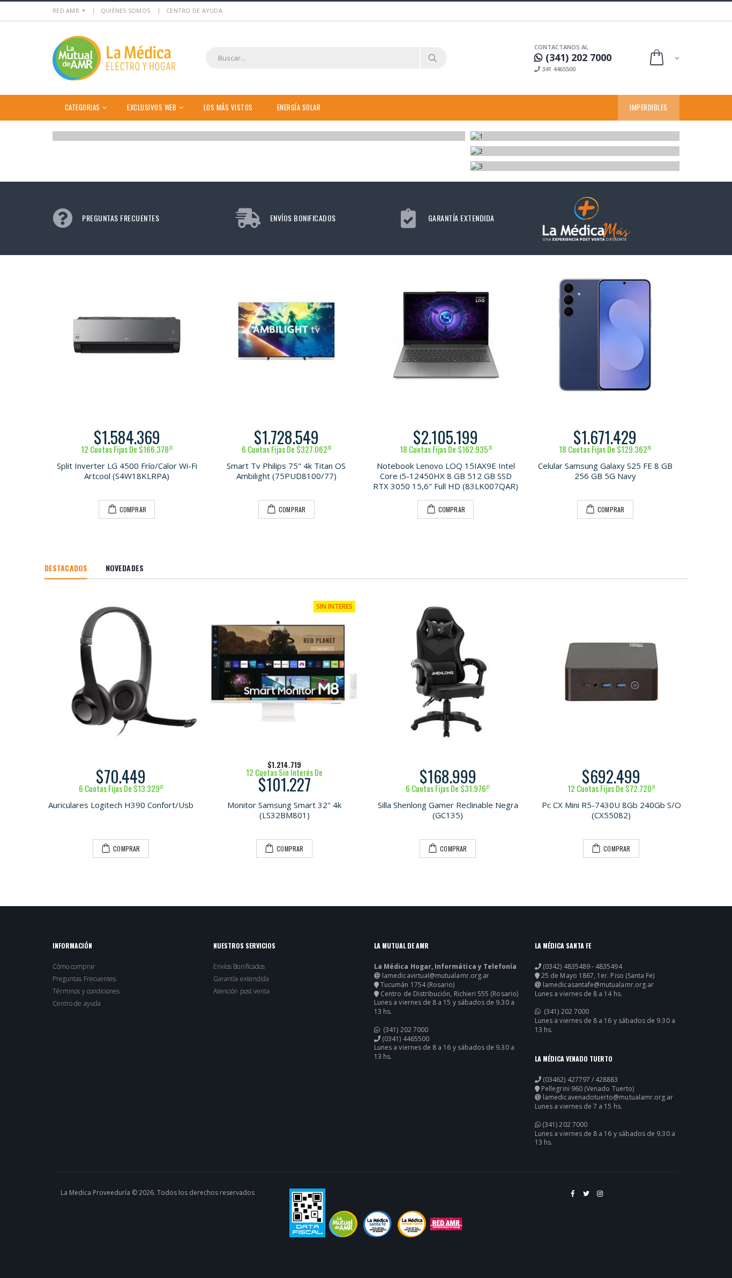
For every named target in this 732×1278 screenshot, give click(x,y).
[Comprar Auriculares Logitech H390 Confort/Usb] (120, 671)
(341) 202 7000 (405, 1030)
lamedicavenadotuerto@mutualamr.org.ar (608, 1097)
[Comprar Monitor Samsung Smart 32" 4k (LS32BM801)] (284, 671)
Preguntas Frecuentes (84, 979)
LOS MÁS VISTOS (228, 107)
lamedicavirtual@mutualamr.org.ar (435, 975)
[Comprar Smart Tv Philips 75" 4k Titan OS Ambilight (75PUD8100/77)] (286, 334)
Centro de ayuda (77, 1003)
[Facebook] (573, 1198)
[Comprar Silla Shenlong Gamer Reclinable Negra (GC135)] (447, 671)
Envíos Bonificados (239, 966)
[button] (663, 58)
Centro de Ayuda (194, 10)
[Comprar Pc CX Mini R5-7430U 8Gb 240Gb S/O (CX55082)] (611, 671)
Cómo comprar (74, 966)
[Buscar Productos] (433, 58)
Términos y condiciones (86, 991)
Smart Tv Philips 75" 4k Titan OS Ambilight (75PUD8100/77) (286, 470)
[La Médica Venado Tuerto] (411, 1223)
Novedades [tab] (125, 567)
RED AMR (66, 10)
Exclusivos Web (151, 107)
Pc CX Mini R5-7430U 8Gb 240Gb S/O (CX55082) (611, 809)
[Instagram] (600, 1198)
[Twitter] (587, 1198)
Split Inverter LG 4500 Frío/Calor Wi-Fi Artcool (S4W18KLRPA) (127, 470)
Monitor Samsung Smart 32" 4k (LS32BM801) (284, 809)
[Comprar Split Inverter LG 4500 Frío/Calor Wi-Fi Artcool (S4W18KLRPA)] (127, 334)
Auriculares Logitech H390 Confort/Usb (120, 804)
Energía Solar (299, 107)
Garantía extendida (241, 979)
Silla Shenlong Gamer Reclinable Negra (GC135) (448, 809)
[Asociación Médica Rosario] (446, 1223)
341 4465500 (558, 69)
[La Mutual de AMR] (343, 1223)
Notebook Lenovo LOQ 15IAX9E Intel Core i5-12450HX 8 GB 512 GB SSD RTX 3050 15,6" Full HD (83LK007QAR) (445, 475)
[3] (574, 166)
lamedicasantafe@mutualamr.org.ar (598, 985)
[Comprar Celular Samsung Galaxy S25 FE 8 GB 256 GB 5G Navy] (605, 334)
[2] (574, 151)
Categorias (82, 107)
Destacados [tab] (65, 567)
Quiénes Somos (125, 10)
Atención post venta (241, 991)
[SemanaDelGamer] (259, 136)
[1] (574, 136)
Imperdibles (649, 107)
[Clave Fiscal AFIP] (307, 1213)
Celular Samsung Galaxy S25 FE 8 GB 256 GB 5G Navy (605, 470)
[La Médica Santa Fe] (377, 1223)
